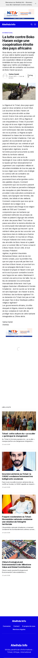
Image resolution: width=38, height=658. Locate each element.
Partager (30, 76)
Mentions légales (19, 629)
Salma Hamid (14, 74)
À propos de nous (28, 626)
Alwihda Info (8, 24)
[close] (35, 3)
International (7, 33)
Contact (16, 626)
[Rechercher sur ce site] (31, 24)
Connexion (7, 626)
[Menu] (35, 24)
